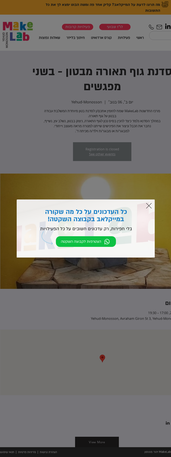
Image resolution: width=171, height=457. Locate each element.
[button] (149, 206)
